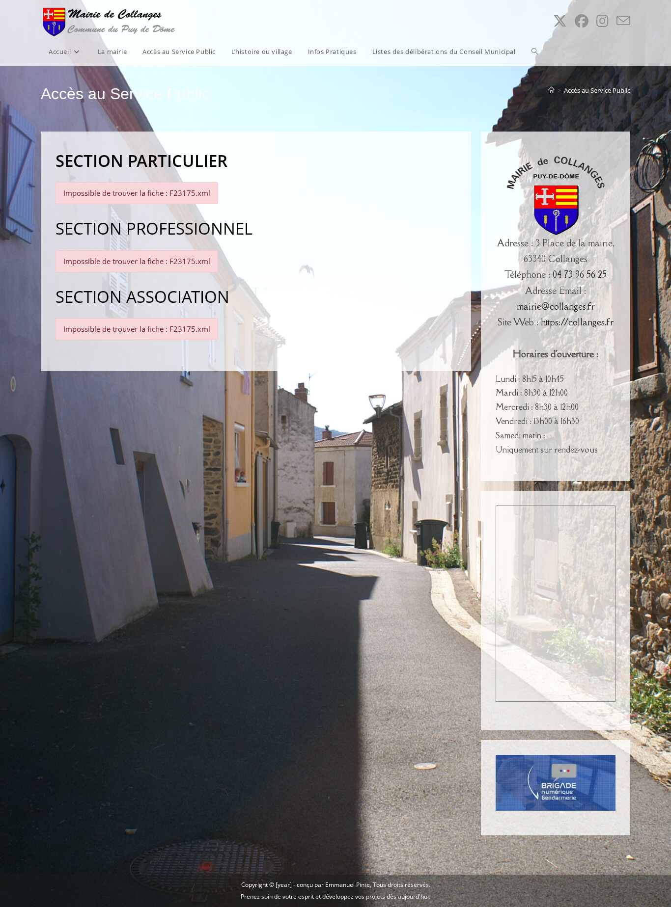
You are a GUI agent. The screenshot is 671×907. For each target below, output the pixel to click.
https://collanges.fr (577, 322)
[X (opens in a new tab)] (560, 21)
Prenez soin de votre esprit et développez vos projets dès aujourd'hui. (335, 896)
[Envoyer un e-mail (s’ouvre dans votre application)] (623, 21)
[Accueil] (551, 90)
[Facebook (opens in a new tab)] (581, 21)
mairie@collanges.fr (556, 306)
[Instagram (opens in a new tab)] (602, 21)
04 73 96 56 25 (580, 274)
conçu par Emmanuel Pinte (333, 884)
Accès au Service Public (597, 90)
